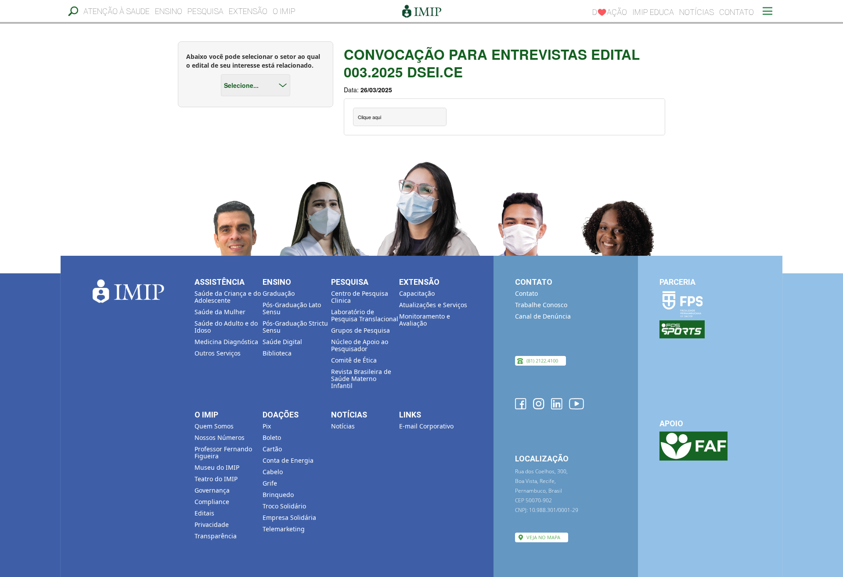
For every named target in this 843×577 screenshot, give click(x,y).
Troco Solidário (284, 506)
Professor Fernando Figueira (223, 452)
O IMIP (284, 11)
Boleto (272, 437)
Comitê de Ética (354, 360)
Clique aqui (369, 116)
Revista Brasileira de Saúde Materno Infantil (361, 378)
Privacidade (212, 524)
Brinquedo (278, 494)
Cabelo (273, 472)
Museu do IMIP (217, 467)
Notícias (696, 12)
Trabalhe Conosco (541, 305)
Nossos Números (220, 437)
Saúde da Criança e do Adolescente (228, 297)
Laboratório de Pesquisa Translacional (364, 315)
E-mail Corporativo (426, 426)
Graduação (279, 293)
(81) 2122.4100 (542, 360)
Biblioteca (277, 353)
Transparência (216, 536)
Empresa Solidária (289, 517)
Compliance (212, 501)
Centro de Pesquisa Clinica (359, 297)
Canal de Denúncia (543, 316)
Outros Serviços (218, 353)
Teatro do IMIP (216, 479)
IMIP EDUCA (653, 12)
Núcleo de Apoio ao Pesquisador (359, 345)
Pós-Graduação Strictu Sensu (295, 326)
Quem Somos (214, 426)
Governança (212, 490)
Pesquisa (205, 11)
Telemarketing (284, 529)
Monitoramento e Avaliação (424, 319)
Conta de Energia (288, 460)
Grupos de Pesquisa (360, 330)
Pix (267, 426)
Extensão (248, 11)
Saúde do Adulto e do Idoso (226, 326)
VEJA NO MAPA (543, 537)
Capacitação (417, 293)
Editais (204, 513)
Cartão (272, 449)
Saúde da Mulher (220, 312)
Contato (736, 12)
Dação (609, 12)
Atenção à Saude (116, 11)
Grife (270, 483)
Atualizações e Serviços (433, 305)
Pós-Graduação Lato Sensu (292, 308)
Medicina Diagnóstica (226, 341)
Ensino (168, 11)
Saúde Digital (282, 341)
